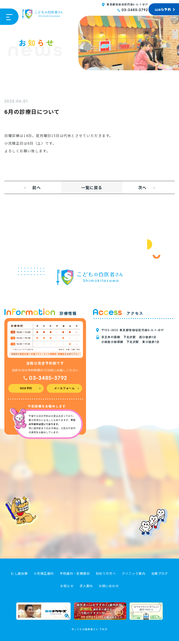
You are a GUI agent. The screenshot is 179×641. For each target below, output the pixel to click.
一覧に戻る (91, 187)
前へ (36, 187)
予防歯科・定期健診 (75, 573)
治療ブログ (159, 573)
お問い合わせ (109, 586)
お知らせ (67, 586)
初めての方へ (106, 573)
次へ (142, 187)
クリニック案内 (133, 573)
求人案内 (86, 586)
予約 (163, 9)
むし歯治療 (19, 573)
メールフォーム (64, 388)
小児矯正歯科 (44, 573)
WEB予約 (26, 388)
